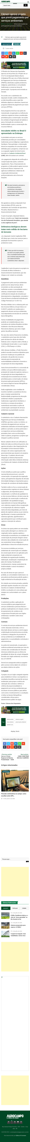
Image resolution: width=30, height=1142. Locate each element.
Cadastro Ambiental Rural (17, 153)
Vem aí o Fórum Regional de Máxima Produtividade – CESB (7, 758)
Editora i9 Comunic (21, 1135)
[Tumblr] (25, 53)
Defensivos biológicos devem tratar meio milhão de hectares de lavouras (14, 229)
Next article (24, 754)
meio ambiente (10, 722)
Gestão (16, 44)
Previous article (7, 754)
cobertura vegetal (19, 719)
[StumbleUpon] (21, 53)
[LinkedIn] (14, 53)
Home (3, 24)
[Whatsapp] (17, 53)
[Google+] (10, 53)
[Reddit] (7, 56)
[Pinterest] (3, 56)
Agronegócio (9, 24)
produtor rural (10, 724)
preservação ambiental (21, 722)
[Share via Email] (10, 56)
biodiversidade (10, 719)
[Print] (14, 56)
